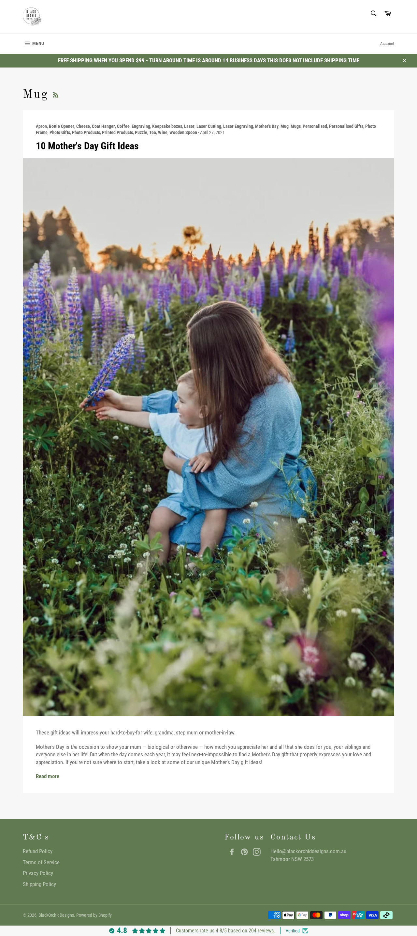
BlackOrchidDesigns (56, 915)
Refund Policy (37, 851)
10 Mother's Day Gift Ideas (87, 146)
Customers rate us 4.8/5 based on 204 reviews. (225, 931)
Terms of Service (41, 862)
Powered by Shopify (94, 915)
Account (387, 43)
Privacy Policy (38, 873)
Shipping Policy (39, 884)
